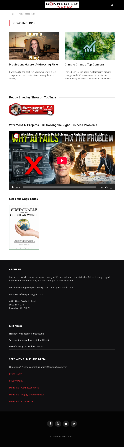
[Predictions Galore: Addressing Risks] (34, 46)
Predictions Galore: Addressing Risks (34, 64)
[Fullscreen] (111, 187)
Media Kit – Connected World (24, 387)
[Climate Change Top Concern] (90, 46)
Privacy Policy (16, 380)
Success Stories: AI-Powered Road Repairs (30, 340)
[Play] (13, 187)
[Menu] (13, 5)
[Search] (111, 5)
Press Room (15, 373)
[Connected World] (62, 5)
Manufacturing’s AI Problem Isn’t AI (26, 346)
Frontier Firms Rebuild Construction (26, 333)
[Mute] (106, 187)
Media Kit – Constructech (22, 401)
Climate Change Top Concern (84, 64)
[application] (62, 160)
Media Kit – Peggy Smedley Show (26, 394)
